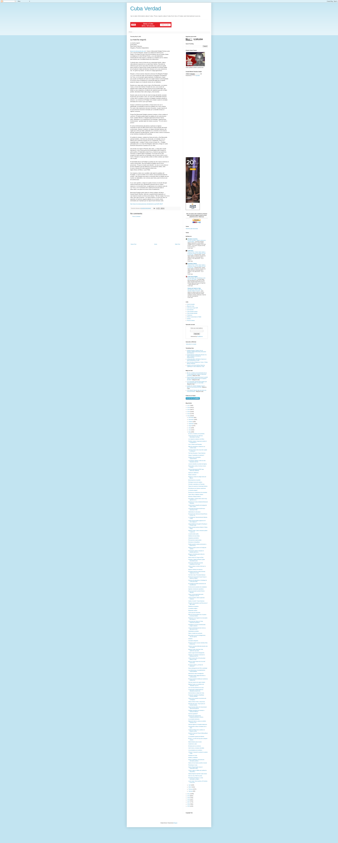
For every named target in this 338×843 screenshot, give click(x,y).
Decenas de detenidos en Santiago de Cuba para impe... (197, 581)
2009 (188, 797)
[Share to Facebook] (162, 208)
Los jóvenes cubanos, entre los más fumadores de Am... (197, 461)
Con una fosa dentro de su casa (196, 687)
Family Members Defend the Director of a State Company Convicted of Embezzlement (197, 356)
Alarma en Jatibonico (193, 472)
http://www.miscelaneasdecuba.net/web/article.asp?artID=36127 (146, 204)
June (190, 429)
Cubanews (189, 315)
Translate (197, 75)
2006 (188, 804)
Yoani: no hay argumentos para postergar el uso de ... (195, 595)
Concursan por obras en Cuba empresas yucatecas (195, 622)
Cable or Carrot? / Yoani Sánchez (196, 601)
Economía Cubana (192, 263)
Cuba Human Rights (193, 276)
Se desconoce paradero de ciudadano (197, 587)
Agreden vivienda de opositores (196, 589)
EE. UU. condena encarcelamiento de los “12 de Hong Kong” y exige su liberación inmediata (197, 374)
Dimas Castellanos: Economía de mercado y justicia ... (196, 760)
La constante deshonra (193, 719)
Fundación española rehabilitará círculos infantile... (196, 695)
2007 (188, 802)
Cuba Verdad (145, 8)
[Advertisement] (155, 230)
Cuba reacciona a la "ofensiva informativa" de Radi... (195, 436)
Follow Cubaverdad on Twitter (194, 317)
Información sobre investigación (196, 673)
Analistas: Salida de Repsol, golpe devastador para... (196, 560)
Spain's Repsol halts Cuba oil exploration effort (195, 767)
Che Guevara (190, 309)
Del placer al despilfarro (194, 542)
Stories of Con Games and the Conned (197, 763)
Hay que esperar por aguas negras (196, 682)
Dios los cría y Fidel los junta (195, 775)
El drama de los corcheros (194, 746)
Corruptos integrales (193, 640)
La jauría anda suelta (193, 534)
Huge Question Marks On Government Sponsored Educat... (197, 707)
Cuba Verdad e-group (192, 311)
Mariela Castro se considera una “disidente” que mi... (196, 685)
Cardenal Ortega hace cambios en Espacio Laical (196, 730)
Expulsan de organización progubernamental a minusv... (196, 716)
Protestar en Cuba (192, 755)
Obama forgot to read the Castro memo (197, 773)
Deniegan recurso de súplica (195, 482)
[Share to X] (160, 208)
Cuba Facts (190, 250)
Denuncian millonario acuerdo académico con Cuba (195, 563)
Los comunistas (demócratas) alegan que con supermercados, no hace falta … (197, 382)
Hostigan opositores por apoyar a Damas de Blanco (196, 711)
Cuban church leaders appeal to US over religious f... (197, 521)
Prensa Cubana (191, 320)
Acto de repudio (191, 304)
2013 (188, 413)
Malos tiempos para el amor (195, 742)
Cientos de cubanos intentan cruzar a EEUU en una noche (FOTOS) (196, 386)
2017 (188, 405)
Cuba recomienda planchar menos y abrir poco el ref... (197, 628)
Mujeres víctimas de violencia (195, 569)
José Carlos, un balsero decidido (196, 748)
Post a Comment (136, 216)
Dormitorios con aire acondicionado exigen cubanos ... (196, 625)
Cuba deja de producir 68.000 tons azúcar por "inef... (196, 509)
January (191, 791)
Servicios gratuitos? (193, 713)
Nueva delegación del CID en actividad (197, 668)
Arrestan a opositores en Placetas (196, 484)
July (190, 427)
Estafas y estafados (193, 757)
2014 (188, 411)
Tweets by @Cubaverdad (192, 228)
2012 (188, 415)
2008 (188, 800)
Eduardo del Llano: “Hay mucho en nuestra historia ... (196, 704)
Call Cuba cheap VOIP (192, 308)
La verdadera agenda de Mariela (196, 736)
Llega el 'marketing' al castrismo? (196, 455)
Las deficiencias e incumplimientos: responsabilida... (196, 671)
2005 (188, 806)
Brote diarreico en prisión (194, 480)
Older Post (177, 244)
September (191, 423)
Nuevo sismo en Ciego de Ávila (195, 557)
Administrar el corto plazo (194, 512)
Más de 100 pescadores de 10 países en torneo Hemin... (197, 615)
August (190, 425)
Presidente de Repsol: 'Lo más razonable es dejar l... (195, 778)
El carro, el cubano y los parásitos (196, 433)
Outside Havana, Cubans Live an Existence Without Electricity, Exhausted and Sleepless (196, 352)
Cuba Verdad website (192, 313)
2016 (188, 407)
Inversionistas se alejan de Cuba (196, 693)
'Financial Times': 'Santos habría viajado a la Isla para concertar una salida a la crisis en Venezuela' (197, 253)
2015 (188, 409)
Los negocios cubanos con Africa (196, 439)
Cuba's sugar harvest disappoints (196, 652)
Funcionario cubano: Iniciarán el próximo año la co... (196, 551)
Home (130, 32)
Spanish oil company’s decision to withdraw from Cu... (196, 655)
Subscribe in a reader (191, 344)
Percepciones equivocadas (194, 540)
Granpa (189, 318)
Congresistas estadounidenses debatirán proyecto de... (195, 690)
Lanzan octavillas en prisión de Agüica (197, 464)
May (190, 432)
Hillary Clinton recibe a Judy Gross (196, 701)
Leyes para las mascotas (194, 612)
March (190, 787)
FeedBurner (200, 336)
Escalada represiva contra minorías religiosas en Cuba (196, 572)
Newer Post (133, 244)
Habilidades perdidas (193, 631)
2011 (188, 793)
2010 (188, 795)
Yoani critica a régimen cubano (195, 494)
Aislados (190, 638)
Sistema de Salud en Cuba (194, 288)
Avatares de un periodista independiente (194, 458)
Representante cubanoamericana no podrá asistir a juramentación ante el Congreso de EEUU (197, 378)
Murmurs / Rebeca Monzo (194, 496)
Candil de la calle (192, 744)
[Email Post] (154, 208)
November (191, 419)
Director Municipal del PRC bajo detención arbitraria (196, 470)
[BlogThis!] (158, 208)
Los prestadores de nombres (195, 750)
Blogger (175, 823)
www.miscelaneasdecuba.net (138, 51)
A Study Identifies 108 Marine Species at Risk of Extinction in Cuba (196, 360)
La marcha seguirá (192, 490)
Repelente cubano (192, 610)
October (191, 421)
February (191, 789)
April (190, 785)
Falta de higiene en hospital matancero (197, 724)
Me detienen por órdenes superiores (197, 488)
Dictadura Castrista (192, 239)
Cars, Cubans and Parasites (195, 444)
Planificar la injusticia (193, 606)
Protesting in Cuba (192, 765)
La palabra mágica (192, 608)
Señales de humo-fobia (194, 536)
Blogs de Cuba (190, 306)
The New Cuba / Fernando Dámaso (196, 575)
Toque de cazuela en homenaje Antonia (197, 486)
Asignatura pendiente (193, 538)
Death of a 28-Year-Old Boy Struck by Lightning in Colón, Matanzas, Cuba (196, 366)
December (191, 417)
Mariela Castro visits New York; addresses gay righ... (195, 650)
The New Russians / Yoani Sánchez (196, 453)
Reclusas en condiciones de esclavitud (197, 492)
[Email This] (157, 208)
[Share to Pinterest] (164, 208)
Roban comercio (192, 474)
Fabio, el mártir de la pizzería (195, 633)
